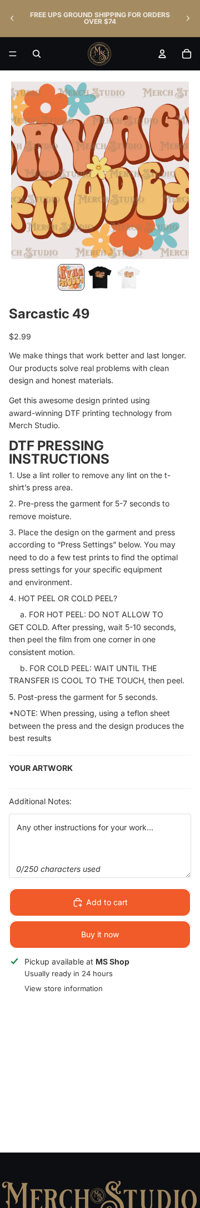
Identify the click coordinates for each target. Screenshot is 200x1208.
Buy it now (100, 934)
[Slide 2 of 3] (100, 277)
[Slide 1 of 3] (71, 277)
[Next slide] (188, 18)
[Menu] (13, 54)
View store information (63, 988)
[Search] (36, 54)
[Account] (162, 54)
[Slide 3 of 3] (129, 277)
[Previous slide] (12, 18)
